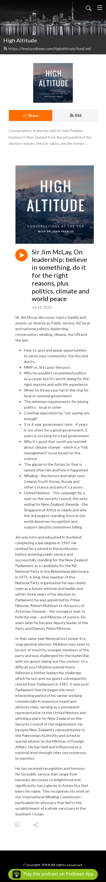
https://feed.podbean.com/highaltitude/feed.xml (49, 48)
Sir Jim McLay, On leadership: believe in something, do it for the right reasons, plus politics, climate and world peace (60, 275)
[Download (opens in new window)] (18, 824)
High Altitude (20, 40)
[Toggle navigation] (99, 7)
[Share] (36, 825)
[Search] (88, 7)
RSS (78, 115)
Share (33, 115)
